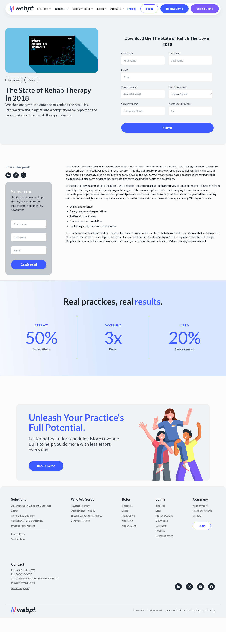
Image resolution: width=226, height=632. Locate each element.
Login (149, 8)
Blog (158, 510)
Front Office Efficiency (23, 515)
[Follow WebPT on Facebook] (211, 586)
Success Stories (164, 535)
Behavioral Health (80, 520)
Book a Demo (174, 8)
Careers (197, 515)
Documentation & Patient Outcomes (31, 505)
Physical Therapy (80, 505)
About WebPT (201, 505)
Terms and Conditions (175, 610)
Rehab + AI (61, 8)
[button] (44, 9)
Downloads (162, 520)
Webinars (161, 525)
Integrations (18, 533)
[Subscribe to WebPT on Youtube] (200, 586)
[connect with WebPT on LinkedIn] (178, 586)
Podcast (160, 530)
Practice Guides (164, 515)
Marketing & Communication (27, 520)
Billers (125, 510)
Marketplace (18, 539)
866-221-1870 (27, 570)
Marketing (127, 520)
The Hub (160, 505)
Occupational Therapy (83, 510)
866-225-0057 (24, 574)
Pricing (131, 8)
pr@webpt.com (26, 582)
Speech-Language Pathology (86, 515)
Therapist (127, 505)
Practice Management (23, 525)
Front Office (128, 515)
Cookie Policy (209, 610)
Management (129, 525)
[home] (22, 9)
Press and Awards (202, 510)
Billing (14, 510)
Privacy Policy (194, 610)
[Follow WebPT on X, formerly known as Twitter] (189, 586)
